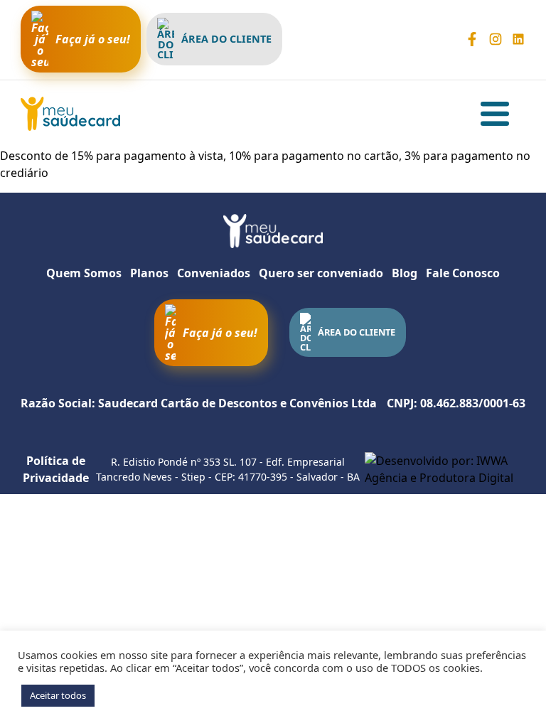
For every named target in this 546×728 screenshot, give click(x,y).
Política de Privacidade (56, 469)
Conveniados (213, 273)
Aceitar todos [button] (58, 695)
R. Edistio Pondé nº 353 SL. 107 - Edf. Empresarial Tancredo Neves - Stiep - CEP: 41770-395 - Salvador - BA (228, 469)
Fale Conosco (463, 273)
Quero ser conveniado (321, 273)
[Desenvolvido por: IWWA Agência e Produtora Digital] (445, 469)
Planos (149, 273)
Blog (404, 273)
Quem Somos (84, 273)
